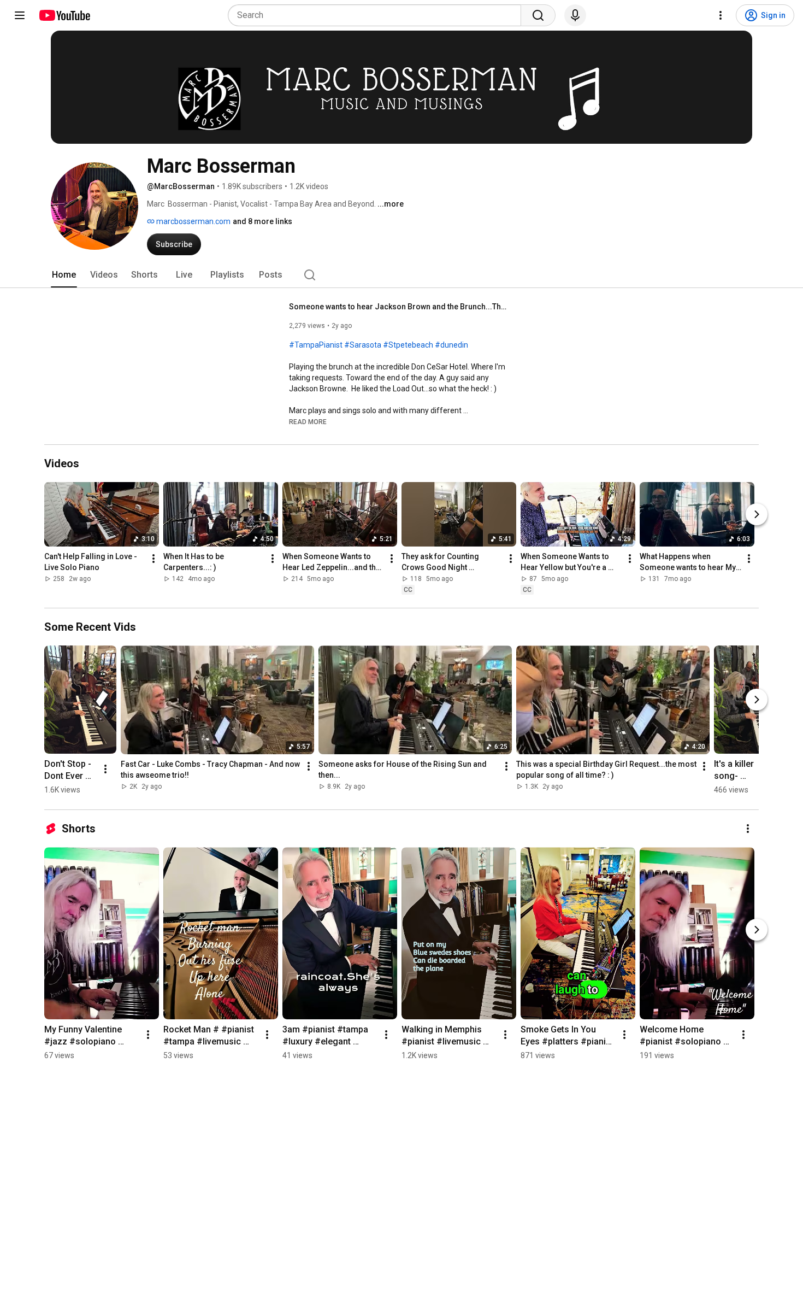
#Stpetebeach (408, 345)
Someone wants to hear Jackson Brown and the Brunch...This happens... (398, 306)
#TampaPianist (316, 345)
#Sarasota (362, 345)
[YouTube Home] (64, 15)
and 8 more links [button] (262, 221)
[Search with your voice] (575, 15)
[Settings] (720, 15)
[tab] (64, 275)
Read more (308, 422)
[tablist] (401, 275)
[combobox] (377, 15)
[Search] (538, 15)
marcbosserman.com (193, 221)
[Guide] (19, 15)
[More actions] (153, 559)
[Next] (756, 514)
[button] (308, 421)
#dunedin (451, 345)
